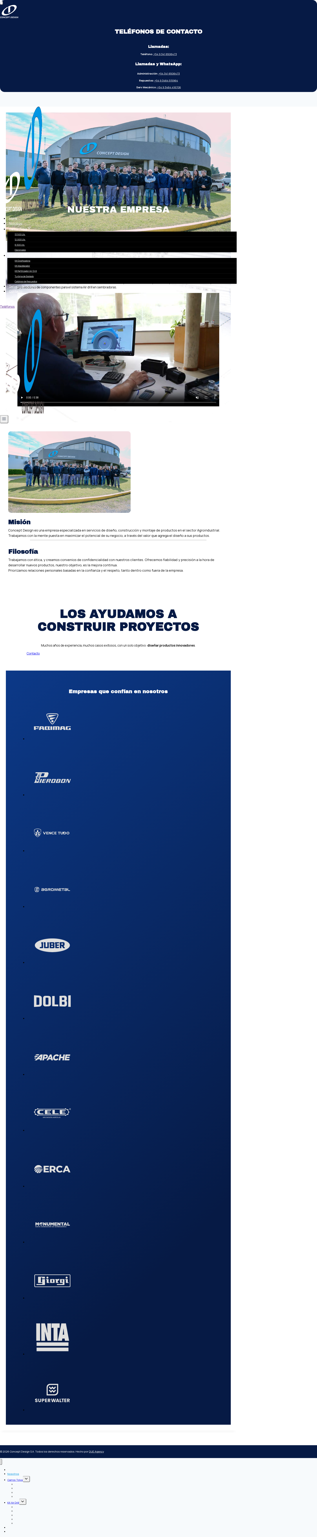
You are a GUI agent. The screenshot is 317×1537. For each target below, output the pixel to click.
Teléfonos (7, 307)
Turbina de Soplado (24, 276)
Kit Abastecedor (22, 265)
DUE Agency (96, 1451)
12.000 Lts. (20, 239)
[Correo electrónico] (11, 301)
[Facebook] (3, 301)
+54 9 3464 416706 (169, 87)
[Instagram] (8, 301)
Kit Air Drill (13, 1502)
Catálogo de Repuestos (26, 281)
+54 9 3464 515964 (166, 80)
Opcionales (20, 250)
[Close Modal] (1, 3)
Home (13, 218)
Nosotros (15, 223)
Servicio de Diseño (22, 286)
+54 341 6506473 (169, 73)
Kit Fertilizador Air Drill (26, 271)
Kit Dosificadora (22, 260)
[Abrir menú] (4, 419)
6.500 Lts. (20, 244)
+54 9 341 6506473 (165, 54)
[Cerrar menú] (1, 1462)
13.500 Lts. (20, 234)
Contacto (15, 291)
